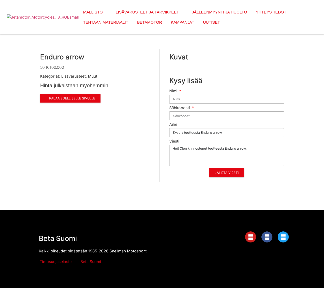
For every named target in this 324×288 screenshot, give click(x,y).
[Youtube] (250, 236)
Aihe (173, 124)
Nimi (173, 91)
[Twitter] (283, 236)
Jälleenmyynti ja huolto (219, 12)
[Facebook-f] (266, 236)
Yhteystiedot (271, 12)
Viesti (174, 141)
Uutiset (211, 22)
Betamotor (149, 22)
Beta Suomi (58, 238)
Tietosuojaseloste (56, 261)
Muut (92, 76)
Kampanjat (182, 22)
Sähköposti (180, 108)
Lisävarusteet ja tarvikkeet (147, 12)
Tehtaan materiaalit (105, 22)
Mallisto (93, 12)
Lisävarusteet (73, 76)
